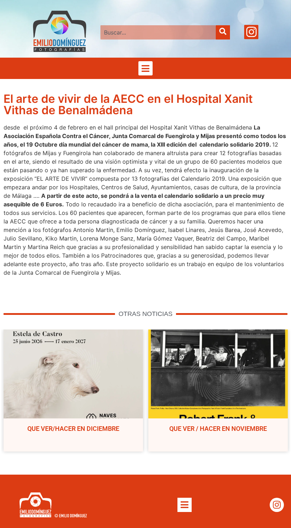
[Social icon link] (251, 32)
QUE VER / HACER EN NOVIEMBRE (218, 428)
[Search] (223, 32)
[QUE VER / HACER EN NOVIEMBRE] (218, 373)
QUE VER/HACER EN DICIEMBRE (73, 428)
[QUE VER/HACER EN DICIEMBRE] (73, 373)
